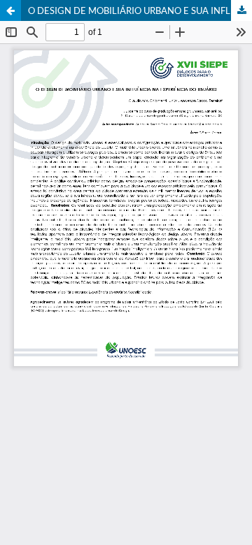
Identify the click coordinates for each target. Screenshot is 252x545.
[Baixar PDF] (241, 10)
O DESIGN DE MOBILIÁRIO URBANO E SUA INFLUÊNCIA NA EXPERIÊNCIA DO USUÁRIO (140, 10)
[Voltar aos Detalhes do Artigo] (10, 10)
